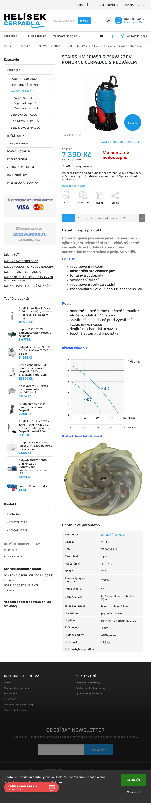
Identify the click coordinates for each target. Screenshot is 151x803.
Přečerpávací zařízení (26, 107)
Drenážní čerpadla (24, 98)
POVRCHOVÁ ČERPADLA (25, 84)
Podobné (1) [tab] (84, 218)
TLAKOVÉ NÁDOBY (18, 143)
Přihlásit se (98, 749)
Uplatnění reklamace (89, 693)
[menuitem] (14, 36)
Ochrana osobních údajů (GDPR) (28, 575)
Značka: (122, 141)
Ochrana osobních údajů (19, 704)
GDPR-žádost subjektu (21, 585)
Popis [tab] (68, 218)
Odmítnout (133, 792)
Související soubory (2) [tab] (111, 218)
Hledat (84, 20)
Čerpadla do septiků (25, 103)
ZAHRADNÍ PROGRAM (20, 167)
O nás (80, 4)
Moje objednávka (15, 710)
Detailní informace (73, 185)
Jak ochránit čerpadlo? (22, 271)
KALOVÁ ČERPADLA (23, 91)
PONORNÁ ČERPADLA (24, 78)
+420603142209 (17, 530)
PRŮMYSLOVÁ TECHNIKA (22, 182)
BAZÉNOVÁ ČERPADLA (25, 121)
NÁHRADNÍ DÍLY (17, 175)
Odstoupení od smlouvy (91, 688)
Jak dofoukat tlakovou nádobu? (29, 266)
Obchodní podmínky (104, 4)
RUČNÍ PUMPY (16, 135)
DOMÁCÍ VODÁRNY (18, 151)
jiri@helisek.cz (15, 514)
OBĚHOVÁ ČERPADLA (24, 114)
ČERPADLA (13, 70)
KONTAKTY (10, 699)
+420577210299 (17, 522)
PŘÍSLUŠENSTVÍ (17, 159)
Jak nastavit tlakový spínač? (27, 285)
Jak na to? (132, 4)
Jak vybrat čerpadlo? (21, 261)
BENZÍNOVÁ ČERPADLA (25, 127)
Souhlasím (133, 780)
